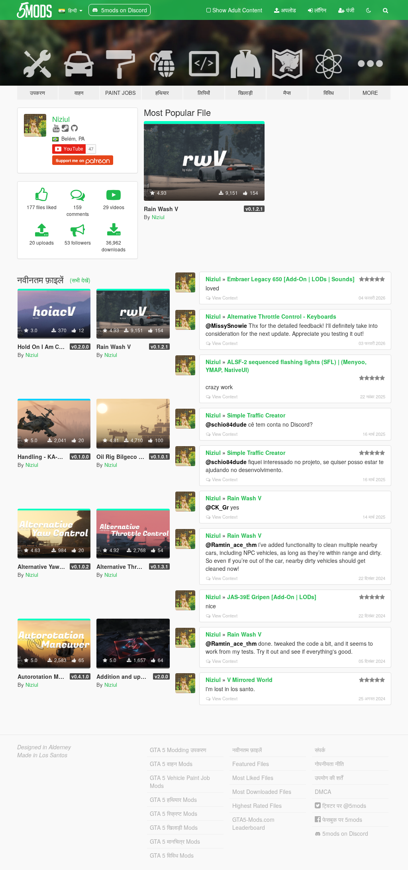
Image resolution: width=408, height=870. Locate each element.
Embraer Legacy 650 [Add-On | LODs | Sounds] (291, 279)
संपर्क (320, 750)
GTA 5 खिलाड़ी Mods (174, 827)
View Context (224, 297)
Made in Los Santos (42, 755)
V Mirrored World (250, 680)
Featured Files (250, 764)
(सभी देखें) (80, 280)
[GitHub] (74, 127)
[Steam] (65, 127)
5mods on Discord (344, 833)
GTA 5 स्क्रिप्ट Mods (173, 813)
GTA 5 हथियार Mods (173, 799)
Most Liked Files (252, 778)
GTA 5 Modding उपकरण (178, 750)
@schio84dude (226, 424)
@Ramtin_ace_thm (231, 545)
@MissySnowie (226, 325)
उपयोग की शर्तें (329, 778)
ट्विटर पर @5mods (343, 805)
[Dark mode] (368, 10)
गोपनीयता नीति (329, 764)
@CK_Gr (217, 507)
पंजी (349, 10)
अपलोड (287, 10)
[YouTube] (56, 127)
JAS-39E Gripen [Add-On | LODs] (271, 597)
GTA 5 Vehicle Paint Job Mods (180, 782)
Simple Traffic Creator (256, 415)
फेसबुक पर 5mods (341, 819)
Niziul (61, 119)
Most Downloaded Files (261, 792)
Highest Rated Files (257, 805)
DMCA (323, 792)
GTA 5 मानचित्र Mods (175, 841)
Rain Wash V (244, 498)
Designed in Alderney (44, 747)
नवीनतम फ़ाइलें (247, 750)
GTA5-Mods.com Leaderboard (253, 823)
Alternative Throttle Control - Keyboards (281, 316)
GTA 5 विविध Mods (172, 855)
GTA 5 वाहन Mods (171, 764)
